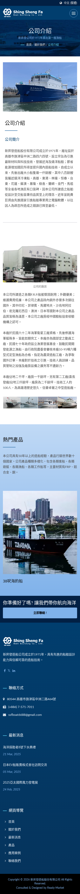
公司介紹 (53, 44)
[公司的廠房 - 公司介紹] (40, 258)
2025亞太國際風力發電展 (20, 782)
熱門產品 (13, 439)
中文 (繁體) (70, 3)
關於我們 (39, 44)
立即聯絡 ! (40, 612)
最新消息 (14, 837)
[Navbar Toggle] (74, 13)
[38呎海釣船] (40, 532)
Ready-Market (55, 888)
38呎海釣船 (13, 581)
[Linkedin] (13, 671)
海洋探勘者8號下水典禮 (19, 747)
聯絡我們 (14, 860)
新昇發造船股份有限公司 (45, 879)
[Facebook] (5, 671)
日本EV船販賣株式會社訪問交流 (25, 765)
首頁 (29, 44)
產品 (11, 845)
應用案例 (14, 853)
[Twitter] (9, 671)
